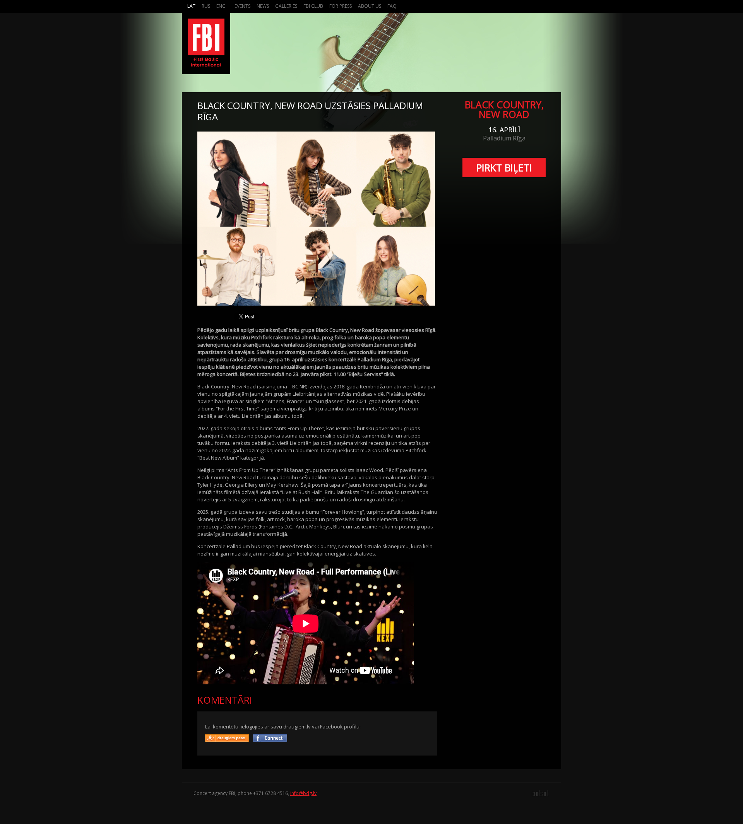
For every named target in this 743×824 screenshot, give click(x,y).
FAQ (392, 6)
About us (369, 6)
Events (242, 6)
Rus (206, 6)
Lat (191, 6)
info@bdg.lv (303, 793)
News (263, 6)
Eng (221, 6)
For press (340, 6)
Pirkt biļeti (504, 167)
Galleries (286, 6)
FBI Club (313, 6)
